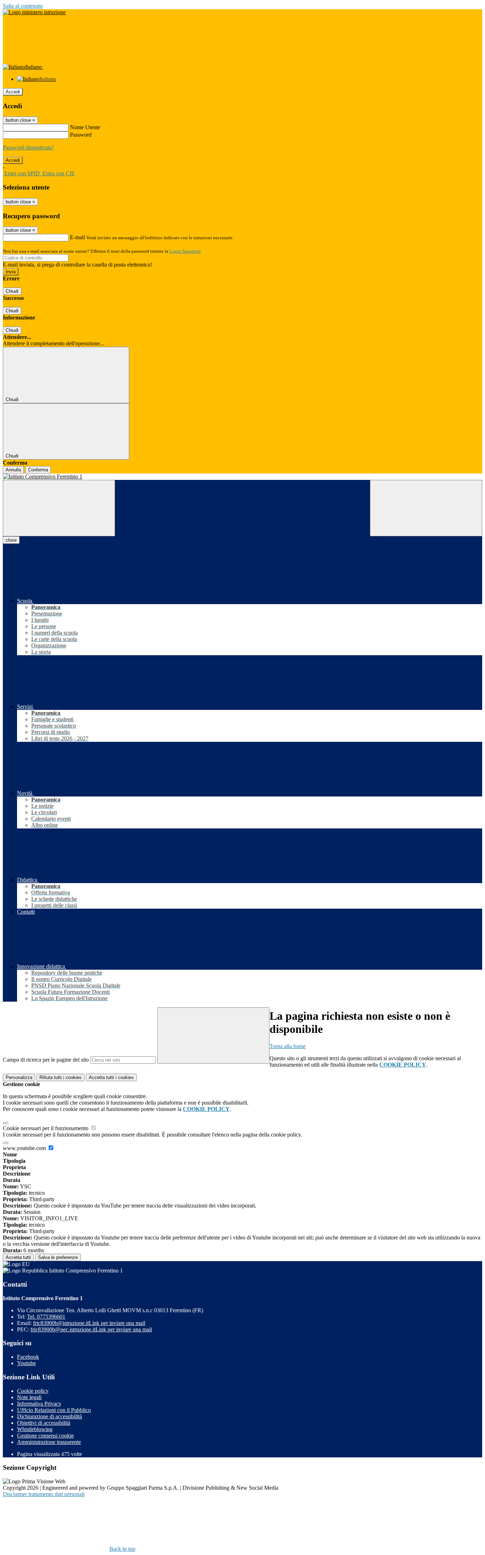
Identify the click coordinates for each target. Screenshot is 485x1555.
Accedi (13, 91)
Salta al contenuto (23, 6)
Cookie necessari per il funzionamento (46, 1128)
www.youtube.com (25, 1148)
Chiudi (12, 291)
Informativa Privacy (39, 1404)
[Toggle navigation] (59, 508)
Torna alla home (287, 1046)
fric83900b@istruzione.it (89, 1323)
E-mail (77, 237)
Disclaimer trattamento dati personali (44, 1494)
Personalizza (19, 1077)
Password (81, 135)
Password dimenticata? (28, 147)
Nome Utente (85, 127)
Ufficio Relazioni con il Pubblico (54, 1410)
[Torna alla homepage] (242, 476)
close (11, 540)
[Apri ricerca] (426, 508)
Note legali (29, 1397)
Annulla (13, 469)
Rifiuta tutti (60, 1077)
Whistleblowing (35, 1429)
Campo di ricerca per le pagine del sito (46, 1060)
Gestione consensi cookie (45, 1436)
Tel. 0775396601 (46, 1317)
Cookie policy (33, 1391)
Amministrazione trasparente (49, 1442)
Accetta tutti (111, 1077)
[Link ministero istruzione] (34, 12)
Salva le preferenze (58, 1257)
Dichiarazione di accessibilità (49, 1416)
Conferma (38, 469)
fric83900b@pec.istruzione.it (91, 1329)
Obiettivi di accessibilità (43, 1423)
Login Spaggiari (185, 251)
